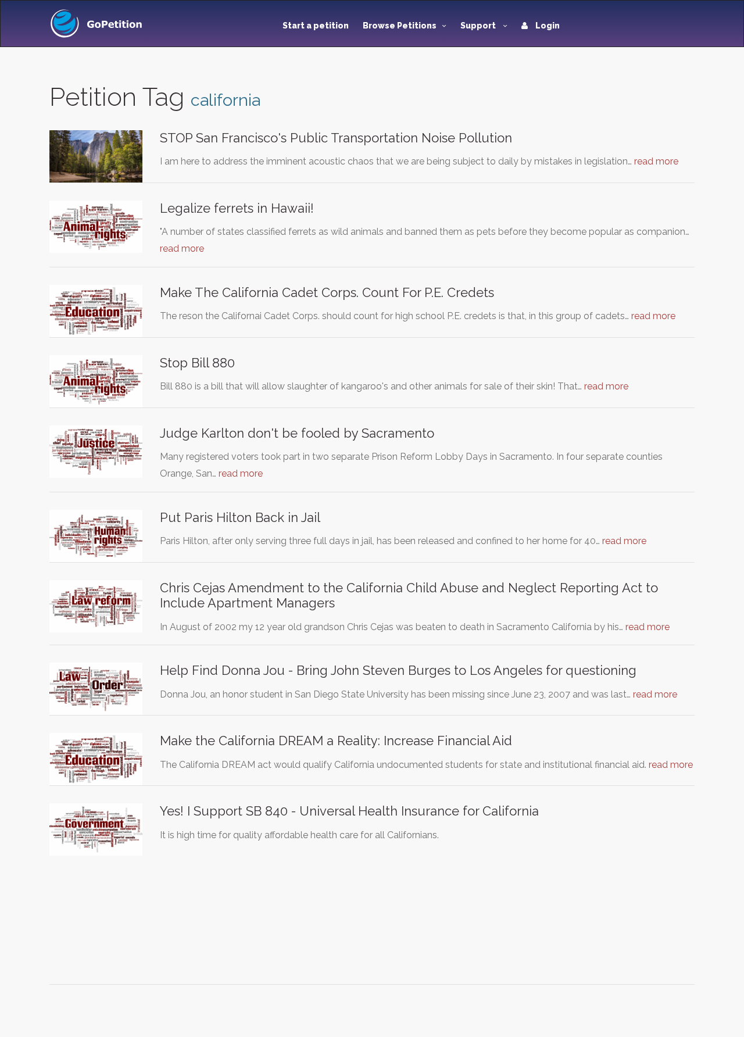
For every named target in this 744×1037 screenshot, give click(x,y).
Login (547, 25)
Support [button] (479, 25)
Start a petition (315, 25)
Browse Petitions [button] (400, 25)
